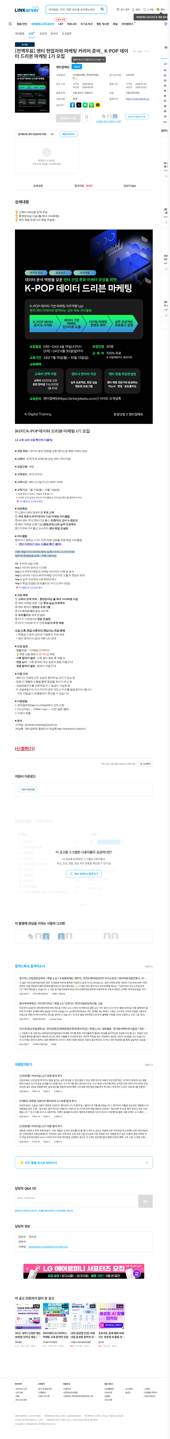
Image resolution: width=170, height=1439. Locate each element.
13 (87, 119)
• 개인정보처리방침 (70, 1392)
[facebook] (72, 105)
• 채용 (17, 1396)
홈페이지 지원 (68, 118)
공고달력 (66, 33)
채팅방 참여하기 (68, 134)
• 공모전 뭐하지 (149, 1396)
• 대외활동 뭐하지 (150, 1392)
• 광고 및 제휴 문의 (45, 1389)
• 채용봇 (107, 1396)
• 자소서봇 (108, 1399)
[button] (46, 67)
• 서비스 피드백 (43, 1396)
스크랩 (150, 9)
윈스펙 (101, 1342)
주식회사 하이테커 (50, 1342)
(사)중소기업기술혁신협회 (81, 1342)
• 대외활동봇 (109, 1389)
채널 (115, 24)
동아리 (54, 33)
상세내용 (38, 186)
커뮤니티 (72, 24)
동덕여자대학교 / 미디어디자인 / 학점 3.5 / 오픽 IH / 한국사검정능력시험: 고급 (61, 1003)
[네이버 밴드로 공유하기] (91, 105)
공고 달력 (125, 9)
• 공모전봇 (108, 1392)
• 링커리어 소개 (21, 1389)
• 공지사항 (19, 1392)
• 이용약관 (67, 1389)
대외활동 (19, 33)
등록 (145, 1201)
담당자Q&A (130, 186)
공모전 (43, 33)
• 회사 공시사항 (21, 1399)
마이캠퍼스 (128, 24)
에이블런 (18, 1342)
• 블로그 (128, 1392)
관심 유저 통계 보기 (135, 116)
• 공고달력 (129, 1389)
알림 (138, 9)
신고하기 (147, 763)
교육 (30, 33)
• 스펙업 (147, 1389)
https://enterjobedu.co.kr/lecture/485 (139, 98)
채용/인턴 (22, 24)
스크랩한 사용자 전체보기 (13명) (108, 121)
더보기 (148, 966)
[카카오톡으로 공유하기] (97, 105)
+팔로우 (77, 66)
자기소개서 (86, 24)
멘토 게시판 (102, 24)
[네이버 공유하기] (85, 105)
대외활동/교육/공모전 (42, 24)
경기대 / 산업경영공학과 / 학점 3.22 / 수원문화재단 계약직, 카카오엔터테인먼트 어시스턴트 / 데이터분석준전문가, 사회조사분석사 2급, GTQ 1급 (83, 978)
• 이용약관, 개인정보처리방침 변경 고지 (78, 1396)
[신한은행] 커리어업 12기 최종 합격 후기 (40, 1075)
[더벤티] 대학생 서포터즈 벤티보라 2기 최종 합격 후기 (47, 1100)
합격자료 (83, 186)
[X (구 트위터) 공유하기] (78, 105)
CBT (60, 22)
